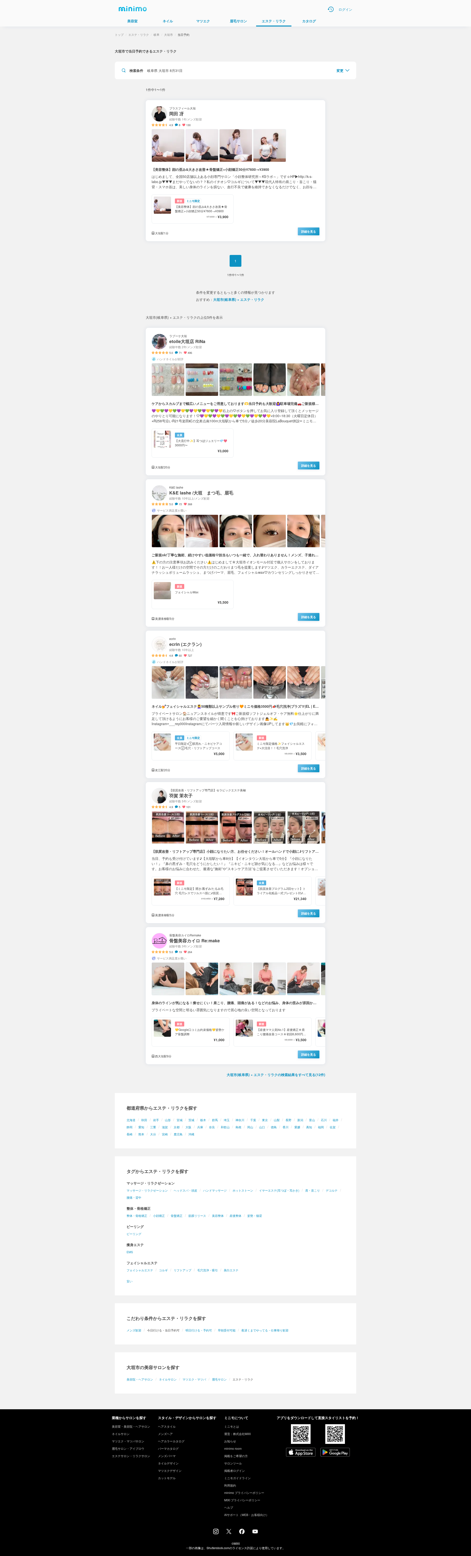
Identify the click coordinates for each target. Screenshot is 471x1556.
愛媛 (297, 1127)
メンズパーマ (167, 1456)
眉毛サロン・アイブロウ (128, 1448)
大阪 (188, 1127)
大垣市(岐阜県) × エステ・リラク (238, 299)
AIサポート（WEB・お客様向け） (246, 1515)
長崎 (129, 1134)
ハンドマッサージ (215, 1190)
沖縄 (191, 1134)
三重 (153, 1127)
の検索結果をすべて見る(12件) (276, 1074)
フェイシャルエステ (140, 1270)
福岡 (321, 1127)
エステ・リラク (138, 34)
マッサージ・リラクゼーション (147, 1190)
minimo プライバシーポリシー (244, 1492)
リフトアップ (182, 1270)
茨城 (191, 1120)
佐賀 (333, 1127)
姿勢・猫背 (254, 1215)
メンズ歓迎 (134, 1330)
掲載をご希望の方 (236, 1456)
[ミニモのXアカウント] (228, 1532)
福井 (336, 1120)
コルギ (163, 1270)
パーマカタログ (168, 1448)
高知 (309, 1127)
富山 (312, 1120)
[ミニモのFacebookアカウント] (242, 1532)
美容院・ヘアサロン (140, 1379)
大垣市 (168, 34)
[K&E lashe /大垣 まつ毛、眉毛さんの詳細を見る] (235, 553)
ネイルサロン (168, 1379)
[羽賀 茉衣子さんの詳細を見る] (235, 852)
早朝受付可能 (227, 1330)
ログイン (345, 9)
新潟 (300, 1120)
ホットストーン (243, 1190)
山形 (168, 1120)
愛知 (141, 1127)
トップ (119, 34)
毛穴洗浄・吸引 (207, 1270)
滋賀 (165, 1127)
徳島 (274, 1127)
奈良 (212, 1127)
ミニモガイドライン (237, 1478)
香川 (285, 1127)
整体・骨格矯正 (137, 1215)
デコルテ (332, 1190)
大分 (153, 1134)
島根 (238, 1127)
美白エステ (231, 1270)
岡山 (250, 1127)
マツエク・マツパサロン (128, 1441)
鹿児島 (178, 1134)
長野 (288, 1120)
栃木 (203, 1120)
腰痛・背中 (134, 1197)
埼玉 (227, 1120)
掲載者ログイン (234, 1470)
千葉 (253, 1120)
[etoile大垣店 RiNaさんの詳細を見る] (235, 401)
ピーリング (134, 1234)
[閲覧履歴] (331, 9)
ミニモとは (231, 1426)
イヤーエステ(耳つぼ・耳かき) (279, 1190)
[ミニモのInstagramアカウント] (216, 1532)
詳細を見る (308, 231)
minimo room (233, 1448)
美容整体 (218, 1215)
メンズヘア (165, 1434)
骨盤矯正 (177, 1215)
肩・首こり (312, 1190)
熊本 (141, 1134)
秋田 (144, 1120)
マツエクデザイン (170, 1470)
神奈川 (240, 1120)
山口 (262, 1127)
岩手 (156, 1120)
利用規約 (230, 1485)
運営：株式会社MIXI (237, 1434)
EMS (130, 1252)
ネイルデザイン (168, 1463)
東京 (265, 1120)
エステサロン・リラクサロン (131, 1456)
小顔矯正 (159, 1215)
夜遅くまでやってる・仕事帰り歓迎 (264, 1330)
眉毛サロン (219, 1379)
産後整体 (235, 1215)
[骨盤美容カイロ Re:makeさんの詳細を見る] (235, 995)
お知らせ (230, 1441)
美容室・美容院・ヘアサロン (131, 1426)
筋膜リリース (197, 1215)
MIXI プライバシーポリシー (242, 1500)
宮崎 (165, 1134)
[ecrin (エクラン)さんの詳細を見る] (235, 704)
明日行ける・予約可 (198, 1330)
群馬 (215, 1120)
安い (129, 1281)
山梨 (277, 1120)
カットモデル (167, 1478)
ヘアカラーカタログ (171, 1441)
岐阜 (156, 34)
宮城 (180, 1120)
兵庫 (200, 1127)
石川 (324, 1120)
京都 (177, 1127)
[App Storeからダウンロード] (300, 1453)
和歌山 (225, 1127)
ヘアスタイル (167, 1426)
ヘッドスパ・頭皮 (185, 1190)
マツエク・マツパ (194, 1379)
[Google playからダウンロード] (335, 1453)
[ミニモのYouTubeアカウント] (255, 1531)
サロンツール (233, 1463)
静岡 (129, 1127)
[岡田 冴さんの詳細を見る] (235, 170)
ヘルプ (228, 1507)
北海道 (131, 1120)
